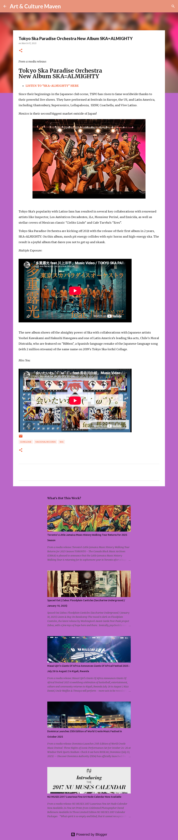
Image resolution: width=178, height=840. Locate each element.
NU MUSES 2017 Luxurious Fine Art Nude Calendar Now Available (84, 796)
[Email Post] (21, 437)
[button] (21, 50)
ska (61, 441)
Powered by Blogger (91, 834)
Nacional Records (45, 441)
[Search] (66, 6)
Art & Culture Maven (35, 6)
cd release (25, 441)
